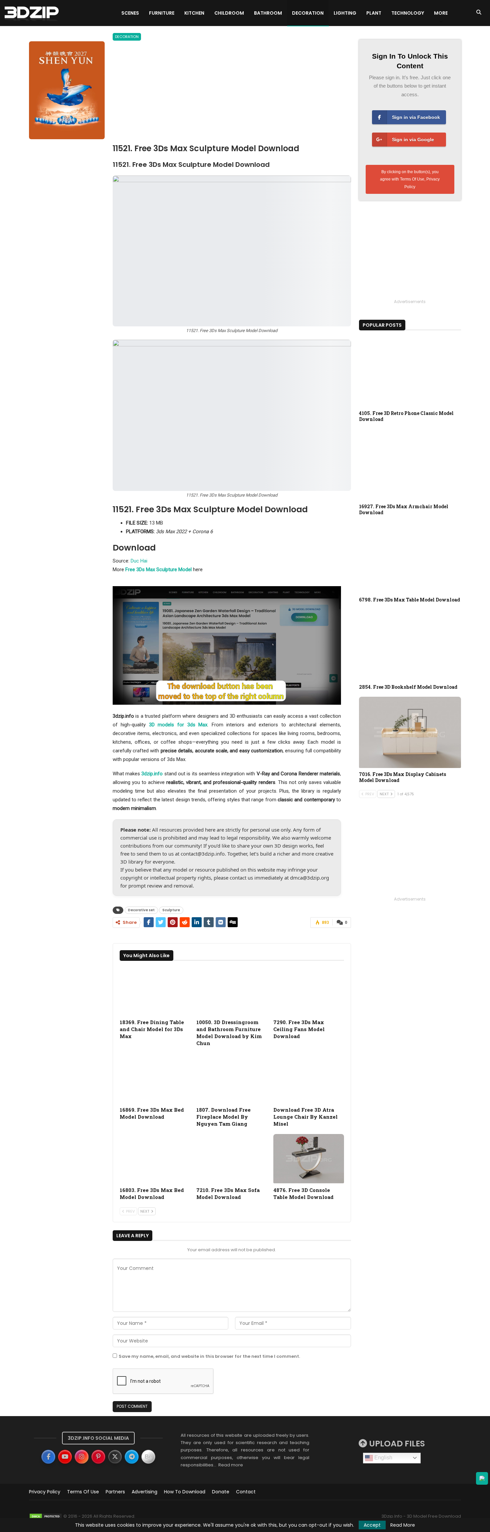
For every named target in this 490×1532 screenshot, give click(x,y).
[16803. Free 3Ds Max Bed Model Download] (155, 1159)
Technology (407, 13)
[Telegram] (132, 1457)
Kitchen (194, 13)
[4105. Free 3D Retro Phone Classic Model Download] (410, 371)
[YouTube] (65, 1457)
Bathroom (268, 13)
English (382, 1457)
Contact (246, 1491)
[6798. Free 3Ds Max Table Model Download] (410, 557)
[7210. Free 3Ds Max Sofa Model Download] (231, 1159)
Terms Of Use (412, 179)
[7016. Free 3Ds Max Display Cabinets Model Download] (410, 732)
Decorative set (141, 910)
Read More (402, 1525)
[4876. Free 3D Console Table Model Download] (308, 1159)
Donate (220, 1491)
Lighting (345, 13)
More (441, 13)
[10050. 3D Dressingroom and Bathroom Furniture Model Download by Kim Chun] (231, 990)
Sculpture (171, 910)
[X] (115, 1457)
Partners (115, 1491)
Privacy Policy (44, 1491)
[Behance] (148, 1457)
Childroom (229, 13)
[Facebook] (48, 1457)
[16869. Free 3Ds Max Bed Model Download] (155, 1078)
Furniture (161, 13)
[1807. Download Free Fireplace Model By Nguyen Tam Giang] (231, 1078)
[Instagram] (82, 1457)
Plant (373, 13)
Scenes (130, 13)
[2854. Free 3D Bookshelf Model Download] (410, 645)
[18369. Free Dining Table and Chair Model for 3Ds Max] (155, 990)
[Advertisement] (232, 93)
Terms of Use (83, 1491)
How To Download (184, 1491)
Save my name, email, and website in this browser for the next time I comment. (209, 1356)
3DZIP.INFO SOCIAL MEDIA (98, 1438)
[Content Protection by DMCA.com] (45, 1516)
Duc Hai (139, 561)
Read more (230, 1465)
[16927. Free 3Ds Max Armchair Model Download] (410, 464)
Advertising (144, 1491)
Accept (372, 1525)
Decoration (308, 13)
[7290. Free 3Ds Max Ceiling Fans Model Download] (308, 990)
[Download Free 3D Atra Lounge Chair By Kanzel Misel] (308, 1078)
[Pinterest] (98, 1457)
